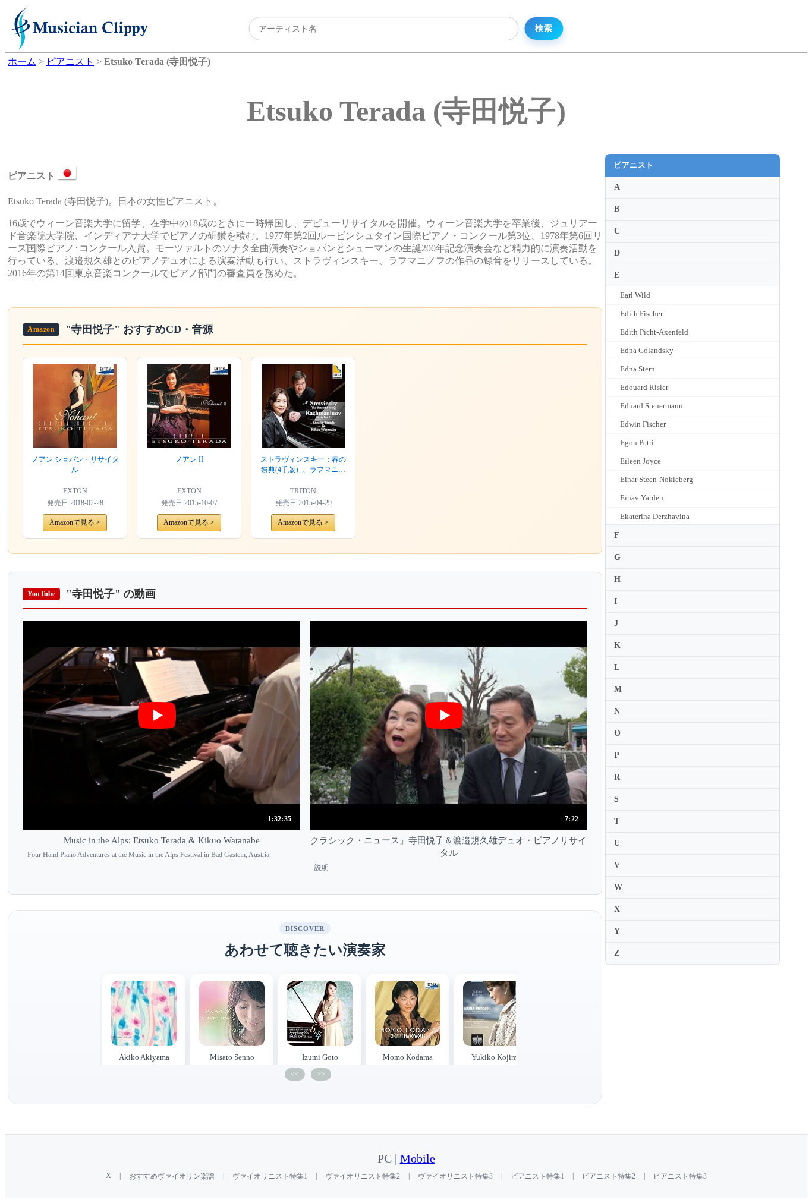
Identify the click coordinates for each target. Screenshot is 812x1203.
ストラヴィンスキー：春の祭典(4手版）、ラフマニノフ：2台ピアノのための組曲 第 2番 (303, 465)
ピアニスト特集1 (537, 1176)
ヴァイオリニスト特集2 (362, 1176)
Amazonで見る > (74, 522)
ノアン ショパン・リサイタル (75, 464)
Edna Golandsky (646, 350)
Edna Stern (637, 368)
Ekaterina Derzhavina (655, 516)
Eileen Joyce (640, 460)
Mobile (417, 1158)
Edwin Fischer (643, 424)
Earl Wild (635, 295)
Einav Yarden (641, 497)
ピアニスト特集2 (608, 1176)
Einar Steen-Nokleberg (656, 479)
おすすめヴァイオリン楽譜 (172, 1176)
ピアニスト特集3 (680, 1176)
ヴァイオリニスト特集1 (269, 1176)
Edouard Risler (644, 387)
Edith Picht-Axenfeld (654, 331)
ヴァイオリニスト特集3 (455, 1176)
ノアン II (189, 459)
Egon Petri (637, 442)
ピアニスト (633, 164)
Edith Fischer (641, 313)
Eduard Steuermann (651, 405)
